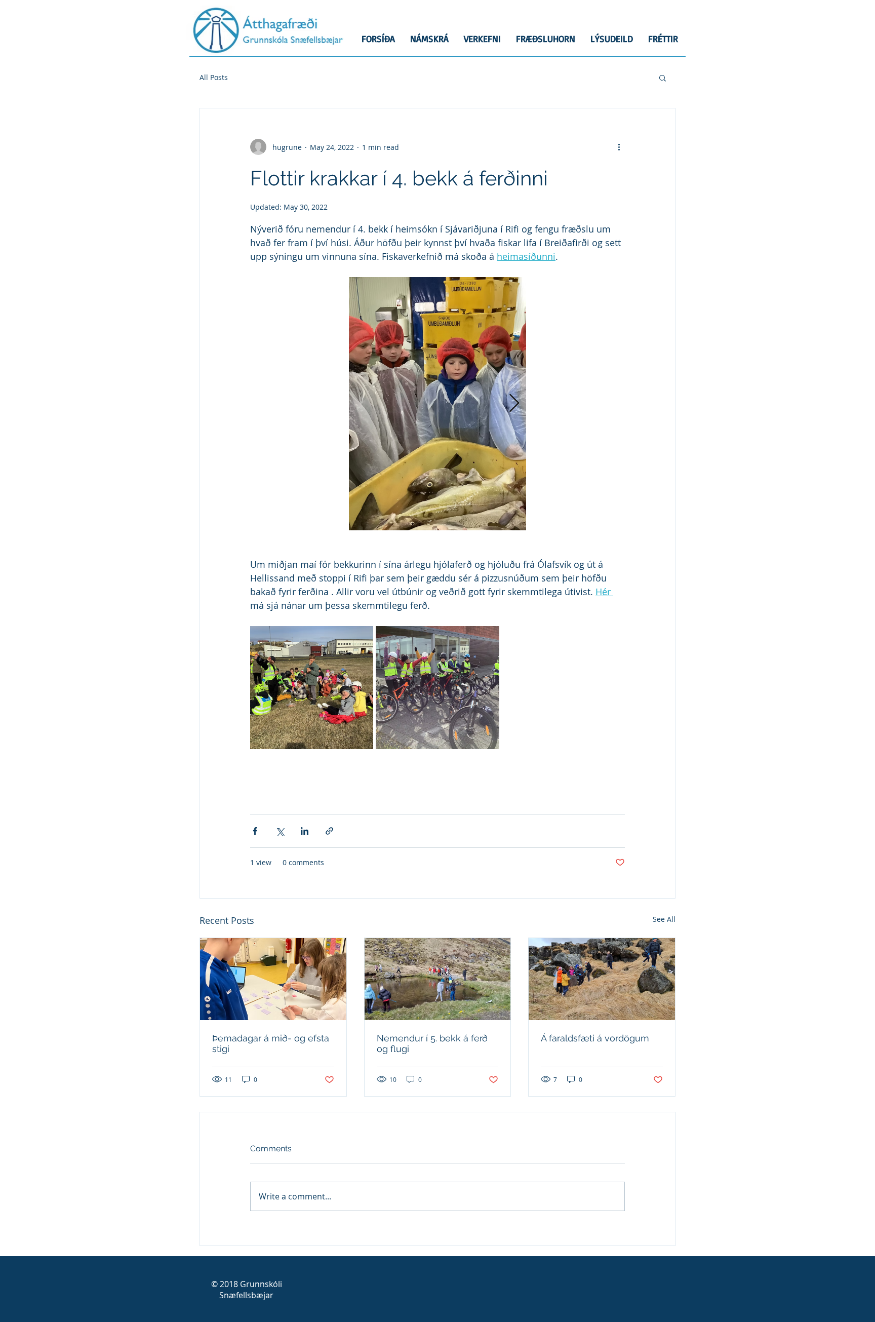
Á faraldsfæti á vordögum (595, 1038)
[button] (662, 77)
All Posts (214, 77)
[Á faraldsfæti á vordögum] (602, 979)
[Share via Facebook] (255, 831)
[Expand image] (437, 403)
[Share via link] (329, 831)
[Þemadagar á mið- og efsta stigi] (273, 979)
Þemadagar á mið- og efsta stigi (270, 1043)
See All (664, 919)
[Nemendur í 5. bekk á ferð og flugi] (438, 979)
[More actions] (619, 147)
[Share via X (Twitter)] (280, 831)
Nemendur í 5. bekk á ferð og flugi (432, 1043)
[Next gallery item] (514, 404)
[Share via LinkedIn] (304, 831)
